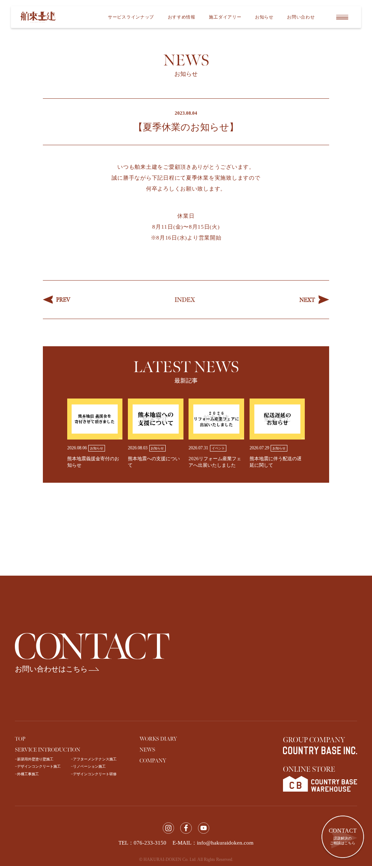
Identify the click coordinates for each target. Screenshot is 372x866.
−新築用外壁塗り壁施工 (34, 759)
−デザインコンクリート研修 (94, 774)
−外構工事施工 (27, 774)
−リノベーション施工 (88, 766)
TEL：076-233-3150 (142, 843)
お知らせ (264, 17)
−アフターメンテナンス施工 (94, 759)
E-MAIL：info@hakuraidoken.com (213, 843)
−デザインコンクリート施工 (38, 766)
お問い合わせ (301, 17)
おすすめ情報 (181, 17)
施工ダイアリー (225, 17)
